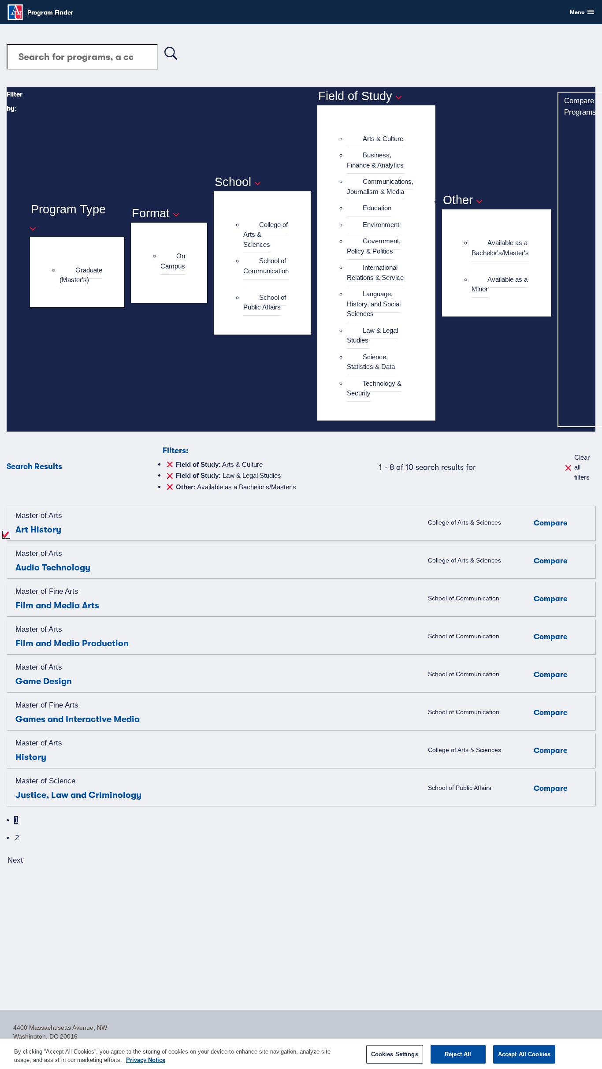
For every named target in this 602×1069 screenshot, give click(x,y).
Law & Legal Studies (372, 335)
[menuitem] (80, 275)
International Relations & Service (375, 272)
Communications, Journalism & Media (380, 186)
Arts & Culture (383, 138)
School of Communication (266, 266)
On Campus (172, 261)
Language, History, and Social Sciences (374, 303)
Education (377, 208)
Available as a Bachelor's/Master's (500, 248)
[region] (301, 1054)
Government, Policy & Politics (374, 246)
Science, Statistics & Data (371, 362)
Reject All (458, 1054)
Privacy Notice (145, 1060)
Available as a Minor (500, 284)
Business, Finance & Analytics (375, 160)
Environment (381, 224)
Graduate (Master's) (80, 275)
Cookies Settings (394, 1054)
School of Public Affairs (264, 302)
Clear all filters (582, 467)
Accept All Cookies (524, 1054)
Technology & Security (374, 388)
